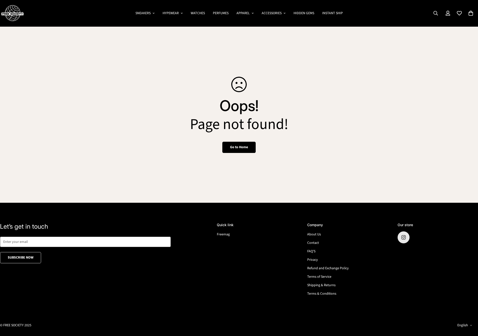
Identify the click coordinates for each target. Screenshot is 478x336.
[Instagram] (404, 237)
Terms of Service (319, 276)
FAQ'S (311, 251)
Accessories (272, 13)
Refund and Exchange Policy (328, 268)
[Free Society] (12, 13)
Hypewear (171, 13)
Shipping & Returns (321, 285)
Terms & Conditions (321, 293)
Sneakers (143, 13)
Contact (313, 242)
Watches (198, 13)
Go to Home (239, 147)
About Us (314, 234)
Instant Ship (332, 13)
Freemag (223, 234)
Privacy (312, 259)
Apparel (243, 13)
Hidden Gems (304, 13)
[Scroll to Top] (468, 309)
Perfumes (221, 13)
